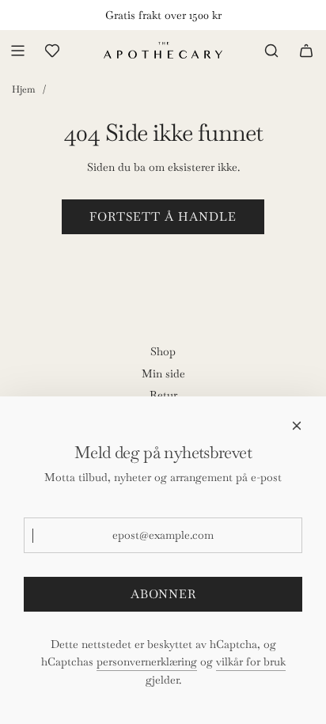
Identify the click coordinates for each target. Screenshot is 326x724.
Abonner (163, 593)
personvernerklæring (147, 661)
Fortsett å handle (163, 216)
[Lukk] (296, 425)
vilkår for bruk (251, 661)
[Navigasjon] (17, 50)
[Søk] (271, 50)
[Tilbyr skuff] (52, 50)
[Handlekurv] (306, 50)
